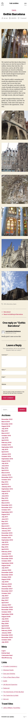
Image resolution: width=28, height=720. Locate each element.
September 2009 (7, 563)
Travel (14, 10)
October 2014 (6, 456)
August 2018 (6, 426)
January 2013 (6, 486)
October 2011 (6, 510)
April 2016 (5, 440)
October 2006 (6, 612)
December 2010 (7, 533)
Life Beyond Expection (10, 684)
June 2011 (5, 519)
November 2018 (7, 424)
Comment (5, 355)
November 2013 (7, 477)
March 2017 (5, 433)
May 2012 (5, 498)
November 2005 (7, 637)
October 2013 (6, 479)
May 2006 (5, 623)
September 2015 (7, 447)
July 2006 (5, 619)
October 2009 (6, 561)
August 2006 (6, 616)
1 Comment (23, 18)
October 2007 (6, 593)
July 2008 (5, 582)
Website (4, 384)
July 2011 (5, 517)
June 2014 (5, 466)
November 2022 (7, 419)
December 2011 (7, 505)
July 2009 (5, 568)
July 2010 (5, 542)
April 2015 (5, 452)
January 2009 (6, 570)
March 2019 (6, 421)
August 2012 (6, 491)
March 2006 (6, 628)
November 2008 (7, 575)
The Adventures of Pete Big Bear (13, 692)
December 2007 (7, 589)
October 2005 (6, 640)
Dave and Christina (9, 673)
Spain (14, 304)
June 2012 (5, 496)
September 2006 (7, 614)
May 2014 (5, 468)
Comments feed (7, 655)
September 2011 (7, 512)
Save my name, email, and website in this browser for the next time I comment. (13, 392)
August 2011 (6, 514)
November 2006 (7, 609)
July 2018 (5, 428)
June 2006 (5, 621)
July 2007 (5, 595)
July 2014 (5, 463)
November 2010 (7, 535)
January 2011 (6, 530)
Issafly (5, 681)
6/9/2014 (13, 18)
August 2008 (6, 579)
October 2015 (6, 445)
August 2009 (6, 565)
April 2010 (5, 549)
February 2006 (7, 630)
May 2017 (5, 431)
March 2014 (6, 472)
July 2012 (5, 493)
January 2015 (6, 454)
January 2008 (6, 586)
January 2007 (6, 605)
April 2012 (5, 500)
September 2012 (7, 489)
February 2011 (6, 528)
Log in (4, 651)
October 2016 (6, 435)
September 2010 (7, 540)
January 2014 (6, 475)
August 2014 (6, 461)
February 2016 (6, 442)
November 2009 (7, 558)
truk (6, 18)
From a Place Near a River (11, 677)
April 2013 (5, 484)
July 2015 (5, 449)
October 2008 (6, 577)
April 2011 (5, 524)
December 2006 (7, 607)
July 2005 (5, 642)
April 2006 (5, 626)
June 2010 (5, 544)
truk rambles (14, 3)
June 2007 (5, 598)
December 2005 (7, 635)
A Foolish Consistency (10, 666)
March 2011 (5, 526)
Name (4, 369)
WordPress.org (7, 658)
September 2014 (7, 459)
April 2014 (5, 470)
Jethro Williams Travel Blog (11, 708)
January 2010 (6, 554)
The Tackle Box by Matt (10, 695)
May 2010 (5, 547)
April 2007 (5, 602)
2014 (5, 304)
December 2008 (7, 572)
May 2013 (5, 482)
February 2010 (6, 551)
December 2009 (7, 556)
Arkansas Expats (8, 670)
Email (3, 377)
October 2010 (6, 537)
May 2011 (5, 521)
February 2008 (7, 584)
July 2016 (5, 438)
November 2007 (7, 591)
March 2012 (5, 503)
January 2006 (6, 633)
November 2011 (7, 507)
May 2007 (5, 600)
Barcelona (10, 304)
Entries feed (6, 653)
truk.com (6, 699)
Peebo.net (6, 688)
